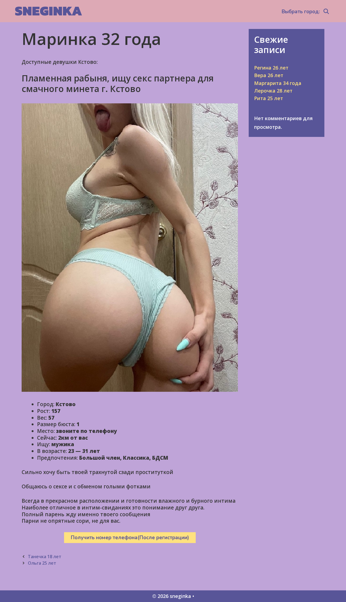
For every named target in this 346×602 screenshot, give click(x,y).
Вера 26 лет (268, 75)
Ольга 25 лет (42, 563)
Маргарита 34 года (277, 83)
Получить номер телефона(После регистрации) (130, 537)
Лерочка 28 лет (273, 90)
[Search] (326, 11)
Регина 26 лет (271, 67)
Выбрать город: (301, 11)
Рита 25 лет (268, 98)
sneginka (48, 11)
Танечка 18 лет (44, 557)
